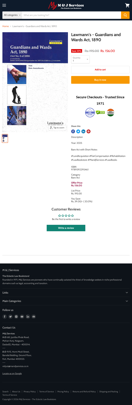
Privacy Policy (30, 391)
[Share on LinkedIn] (83, 131)
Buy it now (100, 79)
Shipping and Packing (108, 391)
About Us (16, 391)
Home (5, 26)
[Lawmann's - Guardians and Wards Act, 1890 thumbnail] (5, 138)
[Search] (125, 15)
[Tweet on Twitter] (78, 131)
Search (5, 391)
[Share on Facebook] (73, 131)
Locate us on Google (12, 373)
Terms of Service (46, 391)
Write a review (66, 227)
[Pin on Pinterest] (88, 131)
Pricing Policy (63, 391)
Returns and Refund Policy (84, 391)
